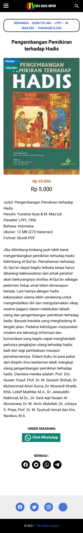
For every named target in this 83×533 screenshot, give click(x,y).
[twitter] (36, 465)
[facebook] (25, 465)
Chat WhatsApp (45, 437)
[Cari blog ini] (77, 6)
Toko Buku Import (47, 525)
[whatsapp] (47, 465)
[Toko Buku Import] (41, 6)
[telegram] (57, 465)
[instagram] (48, 507)
